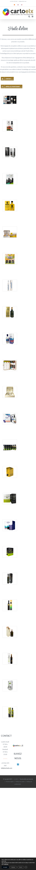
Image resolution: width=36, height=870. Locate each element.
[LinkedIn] (18, 764)
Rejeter (20, 867)
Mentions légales (10, 781)
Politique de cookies (20, 781)
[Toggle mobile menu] (32, 16)
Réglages (13, 867)
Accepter (5, 867)
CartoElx (16, 779)
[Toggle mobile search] (29, 16)
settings (6, 864)
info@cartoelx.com (22, 1)
